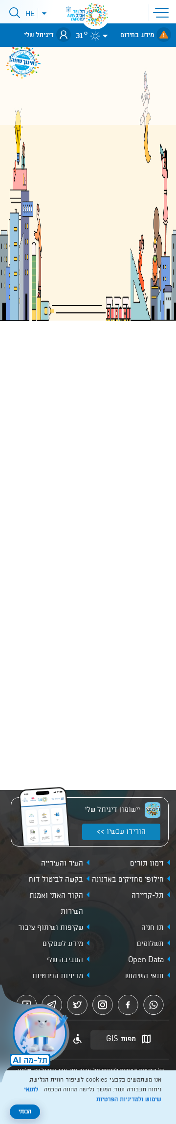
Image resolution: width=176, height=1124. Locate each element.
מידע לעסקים (63, 944)
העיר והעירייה (62, 863)
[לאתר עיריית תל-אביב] (95, 14)
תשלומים (150, 944)
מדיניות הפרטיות (57, 976)
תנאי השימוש (144, 976)
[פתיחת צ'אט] (36, 1035)
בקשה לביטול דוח (56, 879)
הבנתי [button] (25, 1111)
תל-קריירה (148, 895)
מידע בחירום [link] (137, 35)
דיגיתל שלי (39, 35)
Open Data (146, 960)
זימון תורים (147, 863)
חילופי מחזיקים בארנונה (128, 879)
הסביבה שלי (64, 960)
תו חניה (152, 928)
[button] (163, 11)
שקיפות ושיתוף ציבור (50, 928)
